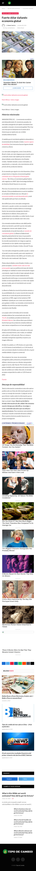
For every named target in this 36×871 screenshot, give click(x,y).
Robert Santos (11, 25)
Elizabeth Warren (7, 320)
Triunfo (4, 318)
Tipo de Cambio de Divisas (10, 13)
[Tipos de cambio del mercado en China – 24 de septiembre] (18, 713)
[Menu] (3, 3)
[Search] (33, 3)
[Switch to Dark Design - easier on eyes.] (30, 3)
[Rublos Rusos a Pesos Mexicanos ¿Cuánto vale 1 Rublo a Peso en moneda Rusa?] (18, 684)
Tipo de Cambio (20, 865)
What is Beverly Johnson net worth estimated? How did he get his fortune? (23, 833)
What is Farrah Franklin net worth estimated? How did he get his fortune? (23, 822)
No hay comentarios (9, 28)
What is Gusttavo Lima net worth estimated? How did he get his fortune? (23, 811)
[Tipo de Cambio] (17, 3)
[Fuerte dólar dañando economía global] (18, 41)
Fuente (4, 379)
